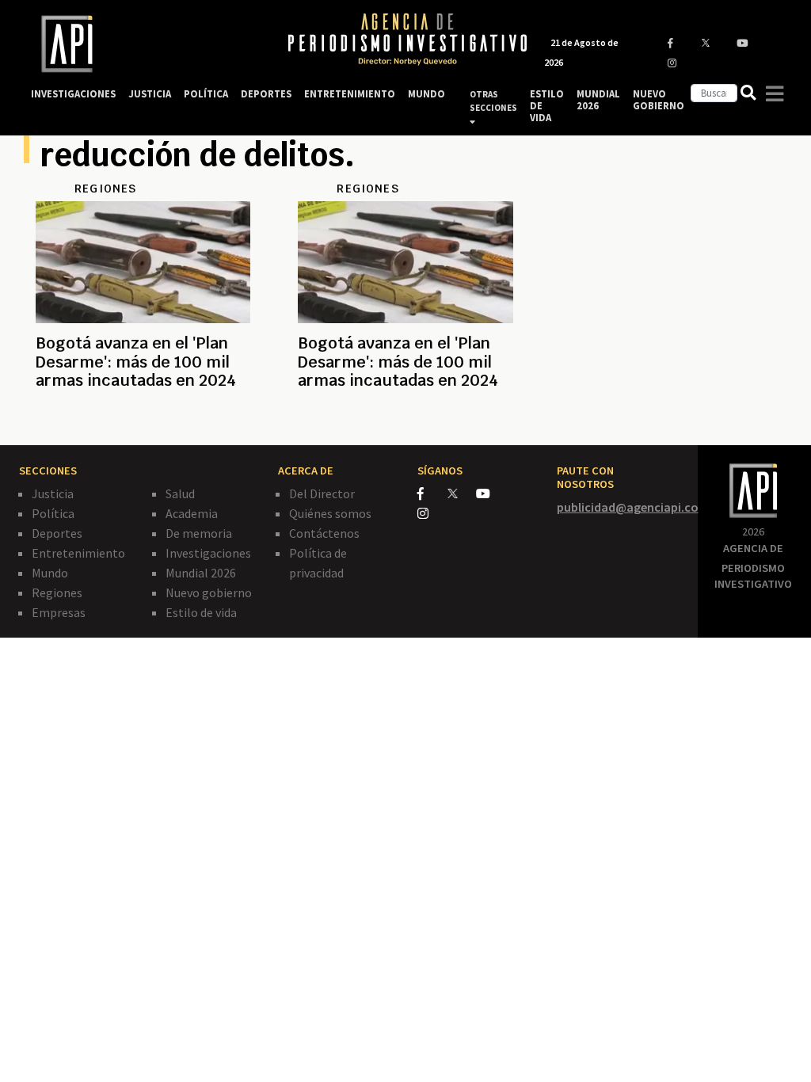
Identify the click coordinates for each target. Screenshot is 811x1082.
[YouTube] (490, 493)
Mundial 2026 (201, 573)
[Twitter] (460, 493)
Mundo (50, 573)
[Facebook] (432, 493)
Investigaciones (208, 553)
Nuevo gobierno (209, 592)
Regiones (57, 592)
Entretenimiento (78, 553)
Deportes (57, 533)
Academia (192, 513)
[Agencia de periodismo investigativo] (144, 44)
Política (53, 513)
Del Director (322, 493)
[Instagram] (431, 513)
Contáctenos (324, 533)
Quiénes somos (330, 513)
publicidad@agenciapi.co (628, 507)
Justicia (53, 493)
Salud (180, 493)
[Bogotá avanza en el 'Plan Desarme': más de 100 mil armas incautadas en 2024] (143, 419)
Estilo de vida (201, 612)
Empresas (59, 612)
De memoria (199, 533)
